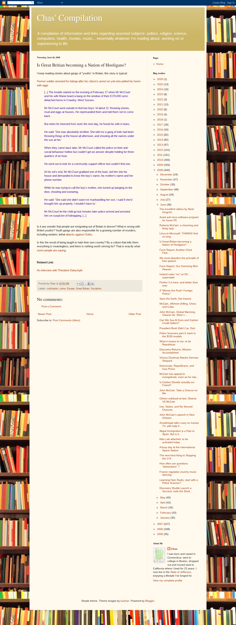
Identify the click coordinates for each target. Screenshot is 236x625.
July (163, 199)
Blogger (149, 600)
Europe (70, 288)
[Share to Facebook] (89, 284)
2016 (160, 129)
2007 (160, 523)
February (166, 512)
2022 (160, 99)
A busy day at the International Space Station (177, 449)
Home (89, 313)
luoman (125, 600)
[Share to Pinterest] (92, 284)
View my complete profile (167, 580)
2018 (160, 119)
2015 (160, 134)
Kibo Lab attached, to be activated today (173, 441)
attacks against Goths (79, 234)
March (164, 507)
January (165, 517)
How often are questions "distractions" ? (173, 465)
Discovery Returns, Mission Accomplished (175, 351)
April (163, 502)
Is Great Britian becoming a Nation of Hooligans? (175, 243)
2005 (160, 534)
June (163, 204)
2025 (160, 84)
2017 (160, 124)
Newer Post (44, 313)
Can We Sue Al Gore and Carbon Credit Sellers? (178, 322)
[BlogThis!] (82, 284)
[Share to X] (85, 284)
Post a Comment (51, 306)
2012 (160, 149)
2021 (160, 104)
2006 (160, 529)
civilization (52, 288)
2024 (160, 89)
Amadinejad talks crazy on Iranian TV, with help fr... (179, 424)
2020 (160, 109)
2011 (160, 154)
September (167, 189)
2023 (160, 94)
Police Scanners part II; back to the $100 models (177, 335)
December (166, 174)
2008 (160, 170)
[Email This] (78, 284)
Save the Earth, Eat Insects (175, 298)
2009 (160, 164)
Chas (174, 548)
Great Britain (82, 288)
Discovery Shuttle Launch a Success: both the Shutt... (175, 490)
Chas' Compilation (69, 17)
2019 (160, 114)
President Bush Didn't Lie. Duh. (177, 328)
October (165, 184)
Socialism (96, 288)
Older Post (135, 313)
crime (62, 288)
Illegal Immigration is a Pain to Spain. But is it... (177, 432)
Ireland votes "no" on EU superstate (173, 276)
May (163, 497)
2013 (160, 144)
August (164, 194)
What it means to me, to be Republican (175, 343)
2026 (160, 79)
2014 (160, 139)
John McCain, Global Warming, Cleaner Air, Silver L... (177, 313)
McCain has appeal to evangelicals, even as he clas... (179, 375)
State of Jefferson (180, 571)
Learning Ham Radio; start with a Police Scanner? (178, 481)
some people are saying (51, 250)
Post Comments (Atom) (66, 320)
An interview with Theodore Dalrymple (59, 270)
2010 (160, 159)
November (166, 179)
